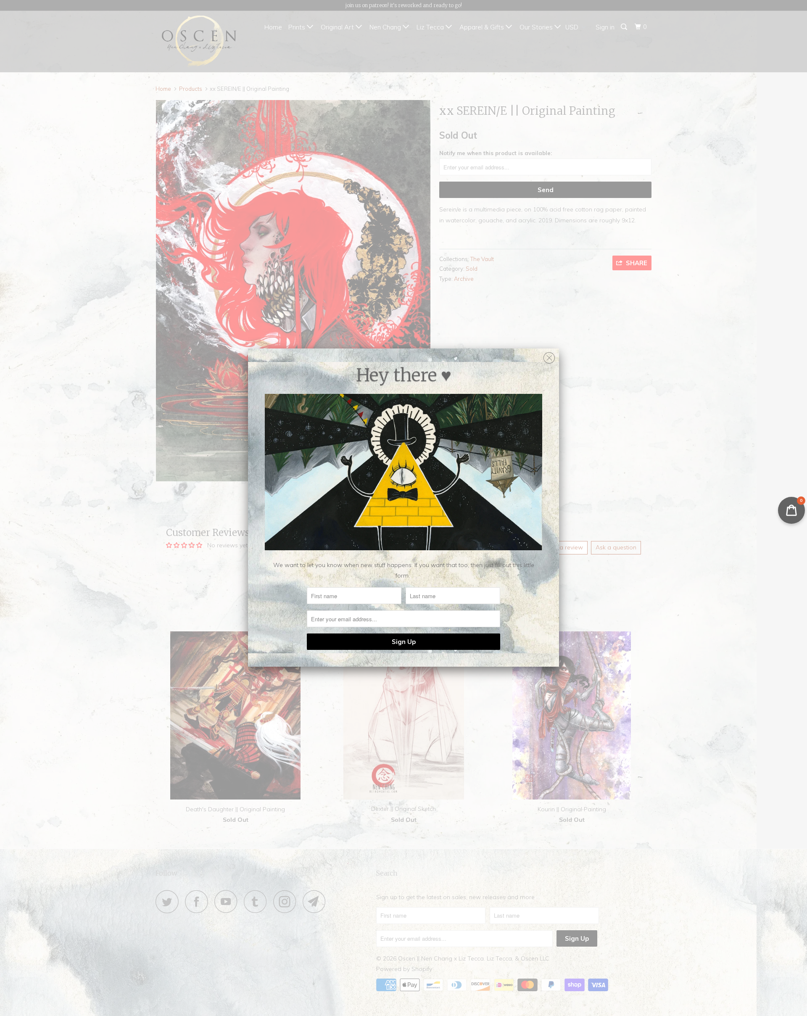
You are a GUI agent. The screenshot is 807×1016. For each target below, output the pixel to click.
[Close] (549, 355)
